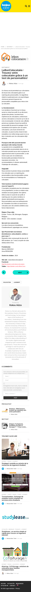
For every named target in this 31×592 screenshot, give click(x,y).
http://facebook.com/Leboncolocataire (13, 264)
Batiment (6, 67)
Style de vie (4, 585)
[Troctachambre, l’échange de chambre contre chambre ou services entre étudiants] (15, 482)
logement (17, 282)
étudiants (17, 529)
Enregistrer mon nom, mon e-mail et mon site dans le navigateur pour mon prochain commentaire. (15, 388)
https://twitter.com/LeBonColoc (16, 266)
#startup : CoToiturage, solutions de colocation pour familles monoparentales (15, 568)
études (19, 494)
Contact (12, 585)
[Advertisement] (15, 28)
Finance (9, 461)
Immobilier (11, 529)
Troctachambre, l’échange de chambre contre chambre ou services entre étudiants (12, 498)
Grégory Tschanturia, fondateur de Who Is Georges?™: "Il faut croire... (18, 425)
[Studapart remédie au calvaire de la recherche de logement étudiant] (15, 449)
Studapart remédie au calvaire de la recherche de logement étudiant (15, 464)
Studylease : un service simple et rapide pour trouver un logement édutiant (14, 533)
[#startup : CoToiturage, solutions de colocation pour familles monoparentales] (15, 552)
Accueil (3, 583)
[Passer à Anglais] (17, 585)
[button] (26, 6)
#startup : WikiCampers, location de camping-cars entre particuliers (17, 410)
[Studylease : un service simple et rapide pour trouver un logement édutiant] (15, 517)
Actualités (5, 529)
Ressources (19, 583)
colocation (7, 282)
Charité (9, 494)
